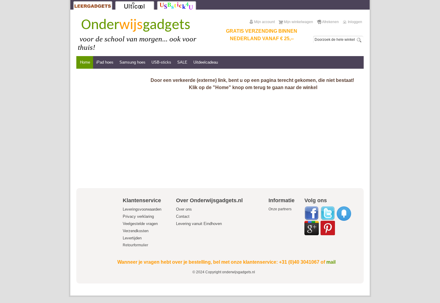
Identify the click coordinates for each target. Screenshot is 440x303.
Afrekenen (330, 22)
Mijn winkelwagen (298, 22)
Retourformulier (135, 245)
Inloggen (355, 22)
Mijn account (264, 22)
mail (331, 262)
